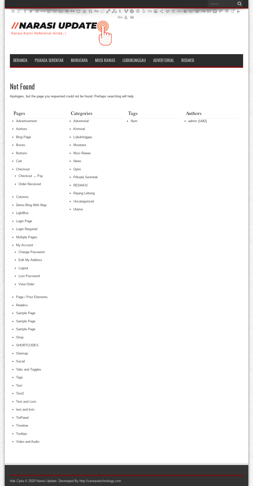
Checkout (23, 169)
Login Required (26, 229)
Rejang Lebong (84, 193)
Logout (23, 268)
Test (19, 385)
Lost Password (29, 276)
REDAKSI (80, 185)
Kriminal (79, 129)
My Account (24, 245)
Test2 (20, 393)
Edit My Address (30, 260)
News (77, 161)
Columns (22, 197)
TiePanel (22, 418)
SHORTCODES (27, 345)
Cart (19, 161)
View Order (26, 284)
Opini (77, 169)
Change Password (31, 252)
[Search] (239, 3)
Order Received (30, 184)
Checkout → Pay (31, 176)
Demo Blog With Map (31, 205)
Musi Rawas (105, 60)
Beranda (20, 60)
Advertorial (163, 60)
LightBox (22, 213)
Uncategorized (83, 201)
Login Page (24, 221)
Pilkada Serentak (49, 60)
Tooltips (21, 434)
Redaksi (187, 60)
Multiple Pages (26, 237)
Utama (78, 209)
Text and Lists (26, 401)
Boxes (20, 145)
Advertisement (26, 121)
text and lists (25, 409)
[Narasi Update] (61, 42)
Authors (21, 129)
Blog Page (23, 137)
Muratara (79, 60)
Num (134, 121)
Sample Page (25, 313)
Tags (19, 377)
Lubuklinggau (134, 60)
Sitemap (22, 353)
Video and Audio (27, 441)
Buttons (21, 153)
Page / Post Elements (32, 297)
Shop (19, 337)
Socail (20, 361)
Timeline (22, 425)
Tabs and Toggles (28, 369)
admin (192, 121)
